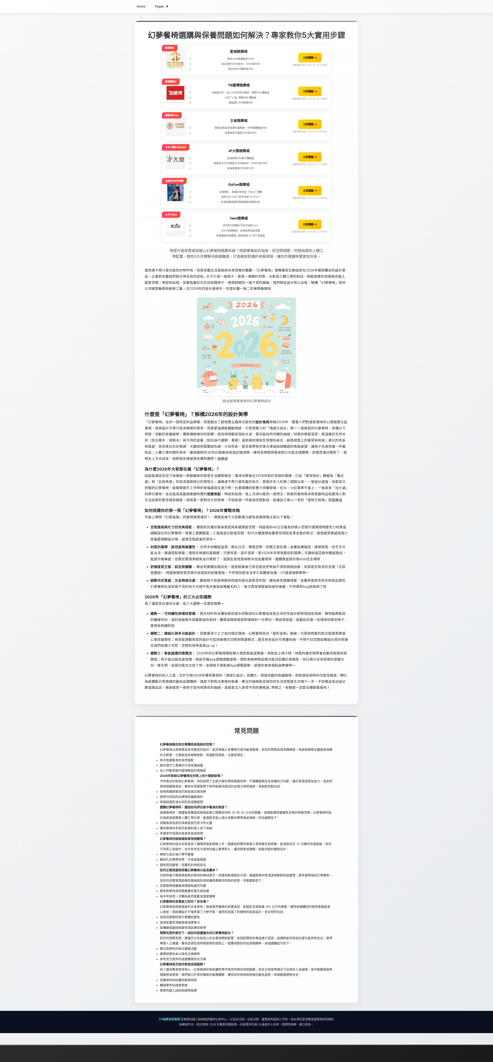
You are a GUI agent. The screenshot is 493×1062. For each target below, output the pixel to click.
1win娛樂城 (239, 218)
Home (141, 6)
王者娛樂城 (238, 121)
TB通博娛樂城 (239, 85)
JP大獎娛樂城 (239, 151)
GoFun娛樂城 (239, 185)
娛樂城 (222, 458)
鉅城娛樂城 (238, 51)
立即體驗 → (310, 57)
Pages (161, 6)
